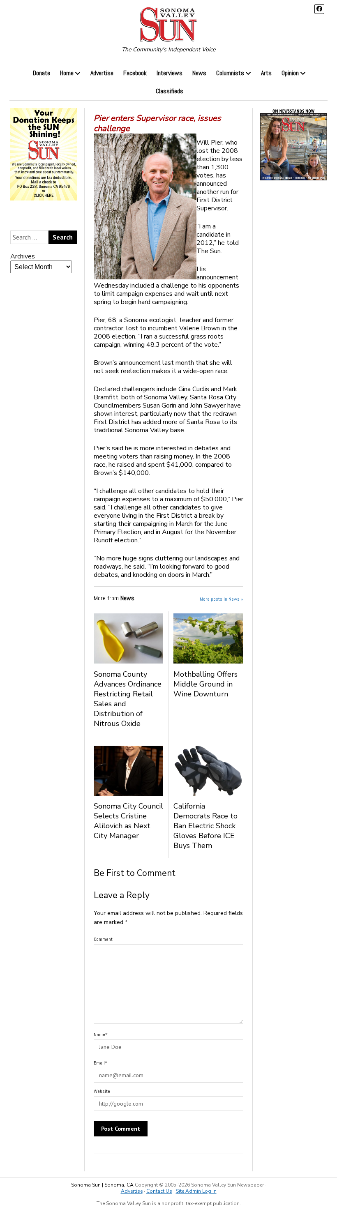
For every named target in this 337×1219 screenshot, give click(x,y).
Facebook (135, 73)
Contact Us (159, 1191)
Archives (22, 256)
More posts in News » (221, 599)
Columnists (230, 73)
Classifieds (169, 91)
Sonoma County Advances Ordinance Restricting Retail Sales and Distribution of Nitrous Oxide (128, 698)
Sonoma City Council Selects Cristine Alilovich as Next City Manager (128, 821)
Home (67, 73)
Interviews (169, 73)
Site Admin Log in (196, 1191)
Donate (41, 73)
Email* (100, 1063)
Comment (103, 939)
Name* (101, 1034)
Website (102, 1091)
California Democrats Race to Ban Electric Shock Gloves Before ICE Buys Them (205, 825)
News (199, 73)
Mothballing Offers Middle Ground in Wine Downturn (205, 684)
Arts (266, 73)
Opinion (290, 73)
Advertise (101, 73)
